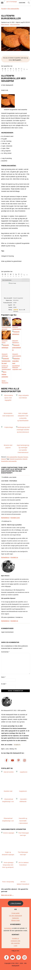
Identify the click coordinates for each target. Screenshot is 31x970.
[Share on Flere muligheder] (27, 69)
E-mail (3, 684)
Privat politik (15, 913)
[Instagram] (24, 760)
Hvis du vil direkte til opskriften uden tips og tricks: (15, 59)
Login (15, 945)
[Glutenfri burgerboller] (15, 50)
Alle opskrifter (15, 943)
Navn (3, 677)
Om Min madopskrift (15, 915)
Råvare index (15, 920)
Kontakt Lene (15, 517)
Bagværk (20, 457)
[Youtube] (12, 760)
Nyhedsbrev (5, 517)
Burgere (25, 457)
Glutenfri (3, 459)
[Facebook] (6, 760)
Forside (3, 8)
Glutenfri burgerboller (16, 459)
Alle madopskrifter (13, 8)
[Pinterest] (18, 760)
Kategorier (15, 918)
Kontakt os (14, 557)
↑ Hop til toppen (15, 903)
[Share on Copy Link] (24, 69)
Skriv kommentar (15, 24)
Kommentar (5, 652)
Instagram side (15, 941)
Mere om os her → (7, 895)
